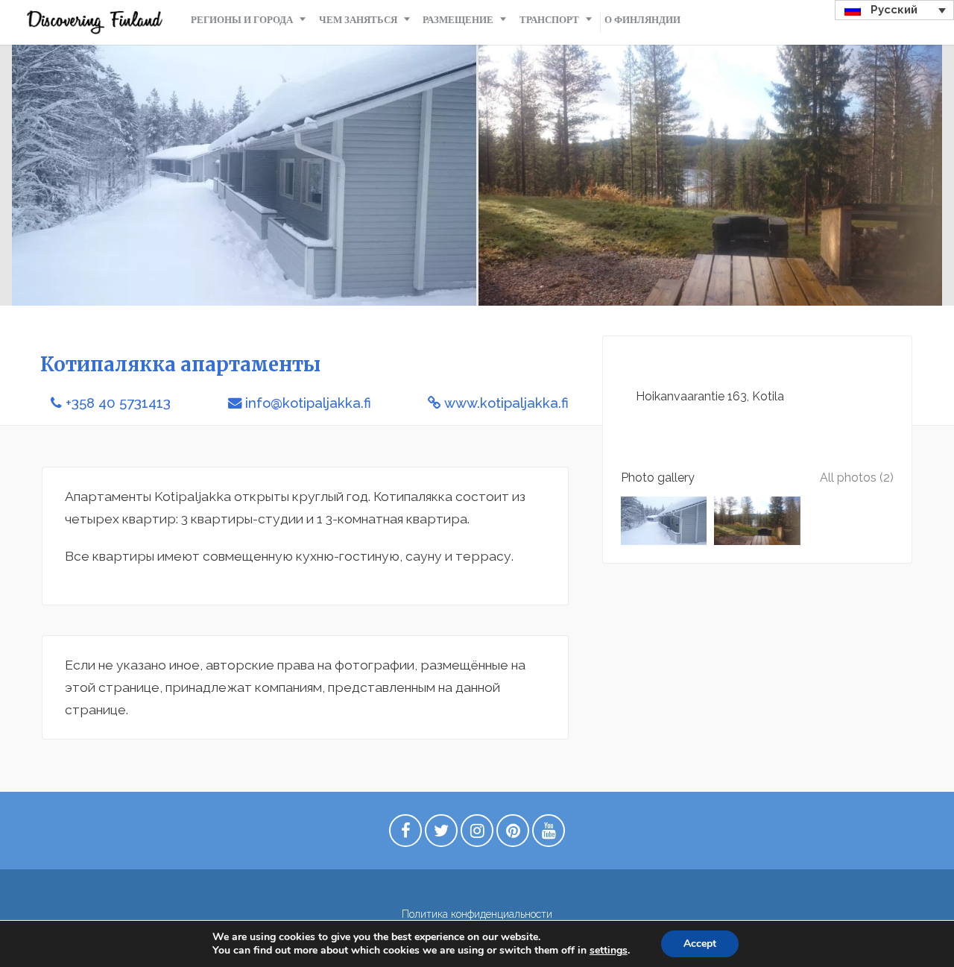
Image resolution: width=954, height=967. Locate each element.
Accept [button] (699, 943)
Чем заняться (358, 20)
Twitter (441, 834)
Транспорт (549, 20)
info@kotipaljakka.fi (308, 403)
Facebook (405, 834)
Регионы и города (242, 20)
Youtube (548, 834)
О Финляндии (642, 20)
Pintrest (513, 834)
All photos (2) (857, 477)
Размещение (458, 20)
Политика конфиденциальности (477, 914)
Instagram (477, 834)
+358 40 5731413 (118, 403)
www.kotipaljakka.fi (506, 403)
